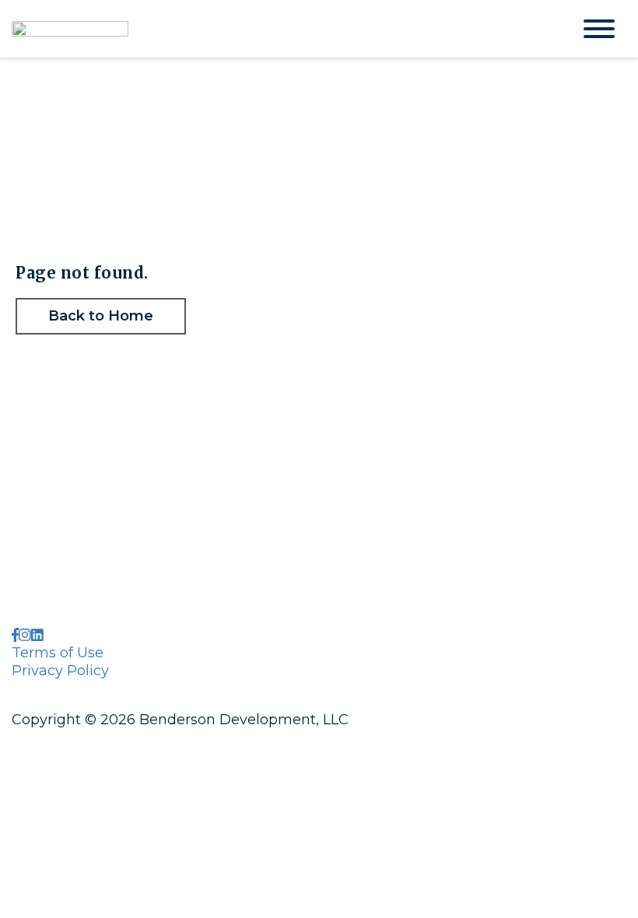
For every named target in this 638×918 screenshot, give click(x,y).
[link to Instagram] (25, 635)
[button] (101, 316)
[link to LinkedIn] (37, 635)
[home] (280, 29)
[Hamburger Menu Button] (599, 29)
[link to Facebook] (15, 635)
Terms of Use (57, 652)
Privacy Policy (60, 670)
